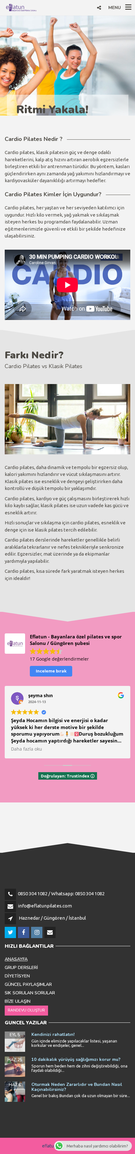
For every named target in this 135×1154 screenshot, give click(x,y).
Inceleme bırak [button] (51, 671)
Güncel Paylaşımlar (28, 984)
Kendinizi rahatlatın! (52, 1034)
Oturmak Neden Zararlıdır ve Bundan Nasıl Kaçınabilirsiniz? (76, 1087)
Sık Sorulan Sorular (30, 993)
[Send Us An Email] (50, 932)
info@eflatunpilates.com (45, 905)
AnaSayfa (16, 959)
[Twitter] (11, 932)
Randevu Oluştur (26, 1010)
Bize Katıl (33, 89)
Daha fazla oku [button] (26, 749)
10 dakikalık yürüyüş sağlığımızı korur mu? (76, 1059)
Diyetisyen (17, 976)
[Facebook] (24, 932)
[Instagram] (37, 932)
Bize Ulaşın (17, 1001)
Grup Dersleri (21, 968)
